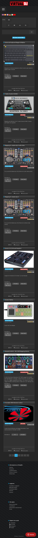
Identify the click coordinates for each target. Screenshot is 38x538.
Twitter (12, 527)
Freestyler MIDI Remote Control (13, 402)
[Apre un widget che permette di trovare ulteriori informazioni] (30, 534)
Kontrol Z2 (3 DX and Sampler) (13, 248)
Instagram (13, 526)
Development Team (30, 116)
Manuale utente (13, 487)
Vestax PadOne (9, 299)
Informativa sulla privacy (15, 507)
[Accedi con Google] (25, 25)
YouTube (12, 524)
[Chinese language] (15, 14)
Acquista (11, 469)
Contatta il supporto (14, 485)
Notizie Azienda (13, 504)
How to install (25, 90)
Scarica (11, 467)
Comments (17, 90)
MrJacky (32, 62)
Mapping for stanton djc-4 (12, 197)
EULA (10, 509)
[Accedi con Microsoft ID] (14, 25)
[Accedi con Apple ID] (20, 25)
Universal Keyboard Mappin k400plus (15, 42)
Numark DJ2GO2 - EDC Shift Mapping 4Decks (17, 351)
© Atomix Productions (19, 536)
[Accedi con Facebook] (8, 25)
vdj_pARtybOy (31, 270)
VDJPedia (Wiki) (13, 489)
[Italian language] (12, 14)
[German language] (10, 14)
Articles (11, 490)
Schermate (12, 473)
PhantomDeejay (30, 423)
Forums (11, 492)
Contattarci (12, 506)
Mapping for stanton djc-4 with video (15, 145)
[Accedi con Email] (9, 19)
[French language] (8, 14)
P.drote (32, 165)
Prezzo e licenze (13, 472)
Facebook (12, 522)
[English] (3, 14)
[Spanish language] (5, 14)
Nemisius (32, 371)
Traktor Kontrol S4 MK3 (11, 94)
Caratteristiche (13, 470)
